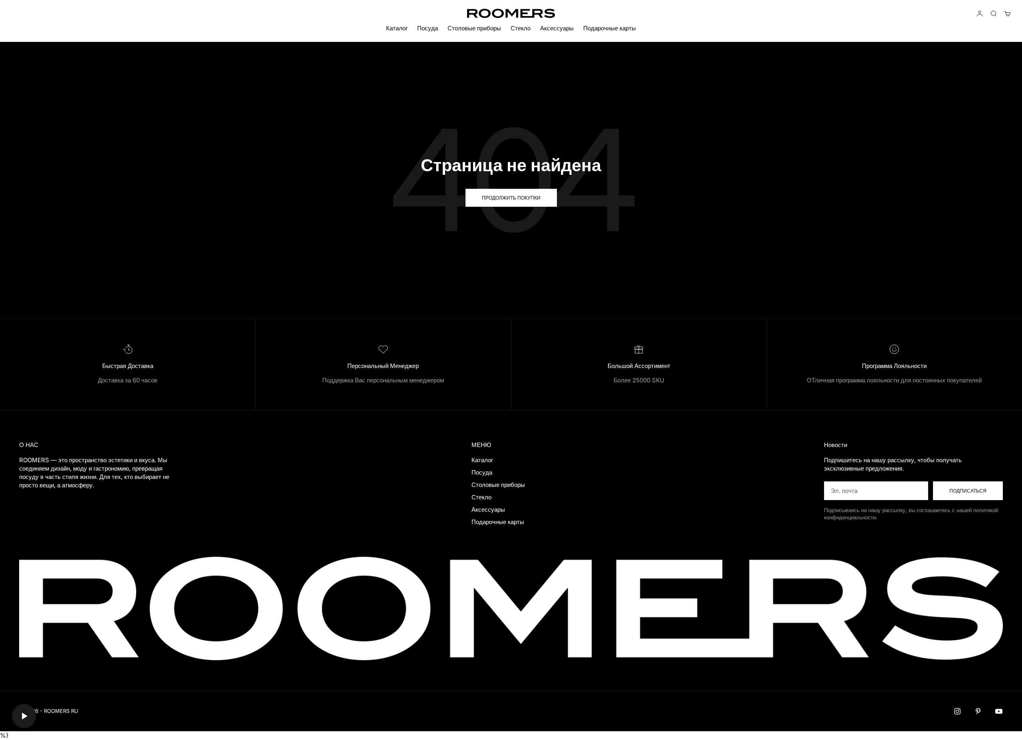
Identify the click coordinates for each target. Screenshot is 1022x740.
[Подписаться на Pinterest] (978, 711)
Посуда (427, 28)
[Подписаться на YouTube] (999, 711)
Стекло (521, 28)
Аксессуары (557, 28)
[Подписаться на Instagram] (957, 711)
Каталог (397, 28)
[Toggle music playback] (24, 716)
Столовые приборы (474, 28)
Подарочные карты (609, 28)
